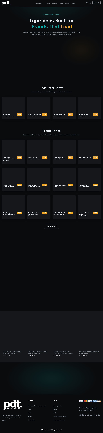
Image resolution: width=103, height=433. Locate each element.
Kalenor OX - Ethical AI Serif (60, 185)
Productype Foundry (51, 56)
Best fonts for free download (36, 406)
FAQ (55, 413)
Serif (29, 413)
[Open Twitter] (96, 416)
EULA (55, 409)
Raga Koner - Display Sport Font (8, 115)
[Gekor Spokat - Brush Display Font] (38, 147)
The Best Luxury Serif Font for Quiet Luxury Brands (37, 352)
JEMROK (33, 45)
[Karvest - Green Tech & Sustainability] (89, 203)
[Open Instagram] (83, 416)
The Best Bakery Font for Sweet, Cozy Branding (89, 352)
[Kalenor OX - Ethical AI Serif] (64, 175)
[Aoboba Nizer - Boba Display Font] (89, 175)
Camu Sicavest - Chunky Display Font (60, 158)
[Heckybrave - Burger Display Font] (38, 175)
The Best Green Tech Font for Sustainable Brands (12, 352)
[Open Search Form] (87, 3)
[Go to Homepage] (6, 5)
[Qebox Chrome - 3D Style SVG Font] (64, 104)
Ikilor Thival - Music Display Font (85, 158)
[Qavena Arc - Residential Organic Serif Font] (13, 147)
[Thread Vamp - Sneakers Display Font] (13, 175)
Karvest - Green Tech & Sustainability (84, 214)
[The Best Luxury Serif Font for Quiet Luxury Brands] (38, 341)
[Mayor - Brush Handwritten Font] (89, 104)
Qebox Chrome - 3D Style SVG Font (60, 115)
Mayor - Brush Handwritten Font (84, 115)
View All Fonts (50, 226)
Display (30, 416)
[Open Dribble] (88, 416)
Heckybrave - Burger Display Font (34, 185)
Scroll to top (101, 431)
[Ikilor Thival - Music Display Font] (89, 147)
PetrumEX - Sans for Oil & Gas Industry (60, 213)
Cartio (16, 45)
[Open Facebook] (80, 416)
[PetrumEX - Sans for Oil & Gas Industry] (64, 203)
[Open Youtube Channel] (91, 416)
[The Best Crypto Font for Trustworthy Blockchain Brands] (64, 341)
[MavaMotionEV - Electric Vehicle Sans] (38, 203)
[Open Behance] (86, 416)
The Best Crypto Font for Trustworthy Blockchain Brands (63, 352)
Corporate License (61, 388)
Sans (29, 409)
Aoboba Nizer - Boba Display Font (84, 185)
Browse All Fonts (42, 388)
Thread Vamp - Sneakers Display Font (8, 186)
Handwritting (31, 420)
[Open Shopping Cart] (90, 3)
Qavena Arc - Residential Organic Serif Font (9, 159)
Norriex (8, 45)
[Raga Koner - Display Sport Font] (13, 104)
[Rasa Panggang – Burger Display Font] (13, 203)
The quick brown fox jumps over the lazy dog (51, 62)
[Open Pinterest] (99, 416)
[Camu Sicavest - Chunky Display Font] (64, 147)
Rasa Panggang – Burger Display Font (9, 213)
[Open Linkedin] (93, 416)
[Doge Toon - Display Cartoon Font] (38, 104)
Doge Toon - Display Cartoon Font (34, 115)
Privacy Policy (58, 406)
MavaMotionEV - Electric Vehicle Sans (33, 214)
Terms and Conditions (60, 416)
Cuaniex (24, 45)
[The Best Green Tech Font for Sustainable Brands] (13, 341)
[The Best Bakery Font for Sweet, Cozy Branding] (89, 341)
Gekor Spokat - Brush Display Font (34, 158)
